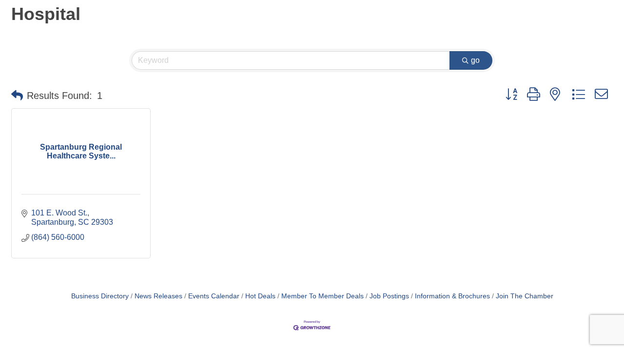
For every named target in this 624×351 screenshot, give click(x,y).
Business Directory (100, 296)
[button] (17, 95)
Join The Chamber (524, 296)
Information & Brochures (452, 296)
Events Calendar (213, 296)
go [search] (475, 60)
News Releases (158, 296)
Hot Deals (260, 296)
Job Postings (389, 296)
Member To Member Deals (322, 296)
